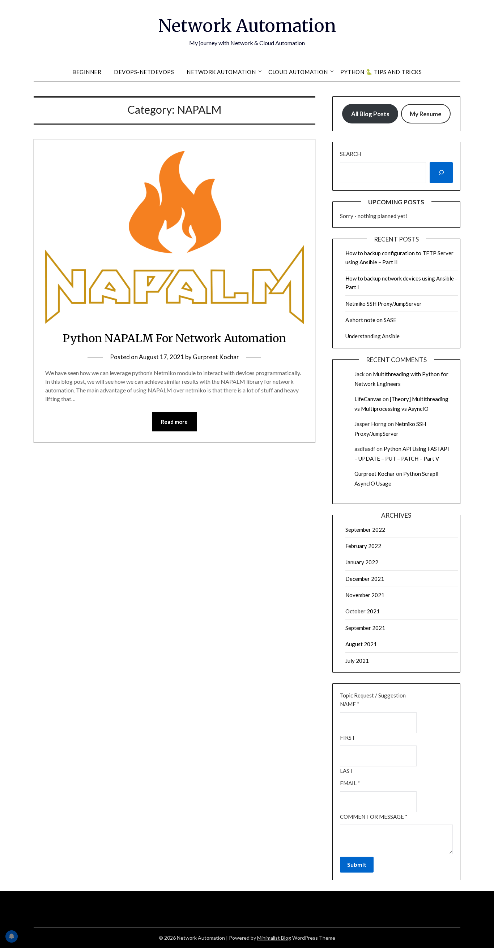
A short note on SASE (370, 320)
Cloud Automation (298, 72)
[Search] (441, 172)
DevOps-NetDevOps (144, 72)
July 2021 (357, 660)
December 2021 (364, 578)
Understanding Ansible (372, 336)
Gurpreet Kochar (216, 357)
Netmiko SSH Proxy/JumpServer (383, 303)
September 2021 (365, 628)
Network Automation (247, 25)
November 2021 (364, 595)
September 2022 (365, 529)
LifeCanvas (368, 399)
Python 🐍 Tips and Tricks (381, 72)
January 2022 (361, 562)
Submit (356, 864)
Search (350, 154)
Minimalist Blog (274, 938)
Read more (174, 421)
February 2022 (363, 546)
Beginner (86, 72)
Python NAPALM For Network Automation (174, 338)
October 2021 (362, 611)
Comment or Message (374, 816)
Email (350, 783)
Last (346, 770)
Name (349, 704)
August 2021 (361, 644)
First (347, 737)
